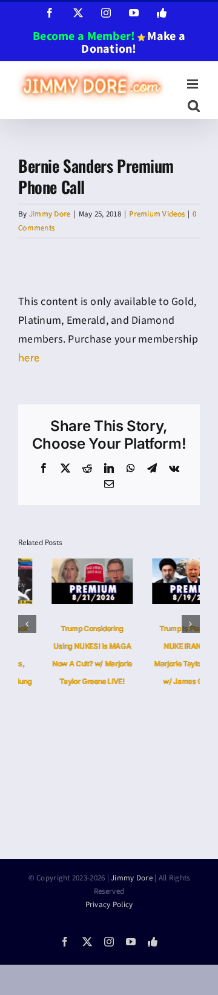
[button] (27, 624)
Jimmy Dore (50, 214)
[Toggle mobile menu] (193, 84)
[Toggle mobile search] (194, 105)
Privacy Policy (109, 904)
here (28, 358)
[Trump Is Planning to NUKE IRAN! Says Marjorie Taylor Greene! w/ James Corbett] (159, 566)
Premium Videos (157, 214)
